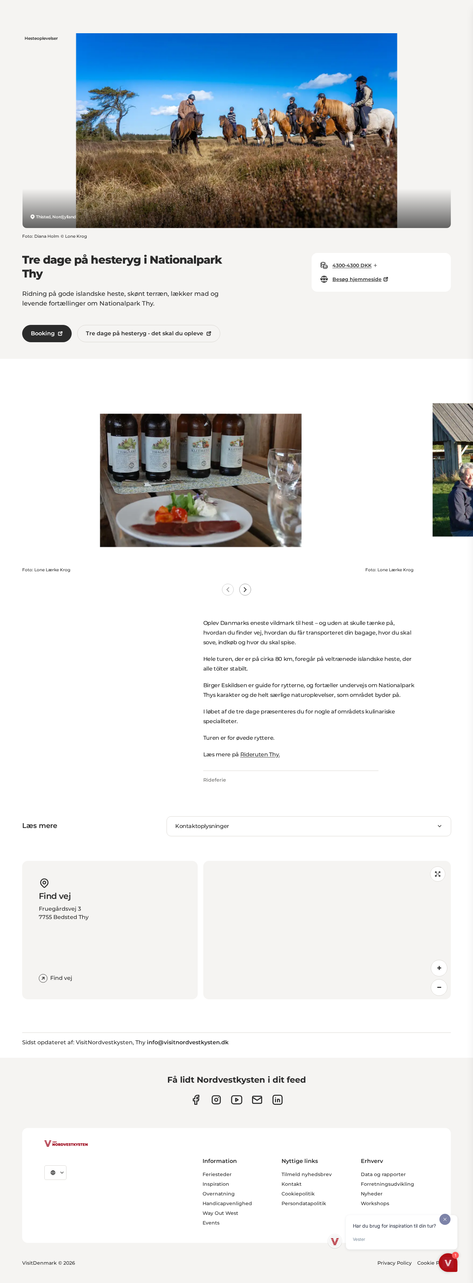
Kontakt (292, 1184)
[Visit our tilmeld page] (257, 1100)
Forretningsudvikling (387, 1184)
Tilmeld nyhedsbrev (307, 1174)
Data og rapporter (383, 1174)
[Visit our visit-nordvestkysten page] (277, 1100)
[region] (327, 930)
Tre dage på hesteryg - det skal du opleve (144, 333)
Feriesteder (217, 1174)
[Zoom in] (439, 968)
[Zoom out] (439, 987)
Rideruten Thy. (260, 754)
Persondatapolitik (304, 1203)
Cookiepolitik (298, 1194)
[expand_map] (437, 874)
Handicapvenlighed (227, 1203)
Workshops (375, 1203)
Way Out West (220, 1213)
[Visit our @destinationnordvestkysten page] (237, 1100)
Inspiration (216, 1184)
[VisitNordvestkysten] (66, 1143)
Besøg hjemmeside (357, 279)
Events (211, 1223)
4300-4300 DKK (352, 265)
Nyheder (372, 1194)
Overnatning (219, 1194)
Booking (43, 333)
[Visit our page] (196, 1100)
